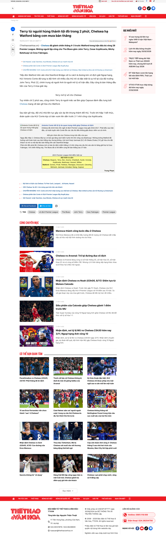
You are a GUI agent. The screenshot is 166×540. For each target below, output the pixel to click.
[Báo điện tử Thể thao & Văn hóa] (83, 8)
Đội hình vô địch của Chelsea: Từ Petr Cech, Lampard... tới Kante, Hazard (48, 184)
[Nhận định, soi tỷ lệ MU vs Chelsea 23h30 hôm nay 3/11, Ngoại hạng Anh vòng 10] (37, 336)
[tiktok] (149, 8)
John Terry (78, 212)
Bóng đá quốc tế (79, 16)
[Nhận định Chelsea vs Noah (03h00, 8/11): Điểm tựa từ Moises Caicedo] (37, 286)
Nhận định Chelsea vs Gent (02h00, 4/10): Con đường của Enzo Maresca (32, 445)
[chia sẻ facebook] (13, 34)
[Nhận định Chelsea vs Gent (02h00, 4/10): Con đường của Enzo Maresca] (34, 431)
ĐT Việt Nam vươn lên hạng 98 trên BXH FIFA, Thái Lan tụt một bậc (141, 75)
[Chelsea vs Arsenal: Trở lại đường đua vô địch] (37, 261)
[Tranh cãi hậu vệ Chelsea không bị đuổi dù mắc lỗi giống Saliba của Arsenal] (68, 366)
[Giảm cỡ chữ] (13, 54)
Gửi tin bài (140, 1)
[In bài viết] (13, 40)
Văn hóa (92, 16)
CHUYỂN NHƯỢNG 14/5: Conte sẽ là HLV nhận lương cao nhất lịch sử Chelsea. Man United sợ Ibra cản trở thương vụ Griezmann (67, 70)
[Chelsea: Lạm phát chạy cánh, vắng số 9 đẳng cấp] (102, 463)
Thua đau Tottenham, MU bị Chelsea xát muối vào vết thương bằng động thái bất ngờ (67, 445)
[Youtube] (150, 1)
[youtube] (144, 8)
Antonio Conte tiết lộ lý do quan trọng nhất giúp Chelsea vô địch (68, 125)
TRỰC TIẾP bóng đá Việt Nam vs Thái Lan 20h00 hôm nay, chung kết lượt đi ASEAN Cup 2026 (140, 62)
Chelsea (45, 45)
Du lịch (102, 16)
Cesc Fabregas (93, 212)
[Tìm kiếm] (13, 8)
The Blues (66, 212)
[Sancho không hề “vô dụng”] (34, 463)
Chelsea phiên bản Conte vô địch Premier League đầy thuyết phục (46, 66)
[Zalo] (153, 8)
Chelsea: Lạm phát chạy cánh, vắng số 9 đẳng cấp (101, 476)
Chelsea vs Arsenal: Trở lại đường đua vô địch (81, 255)
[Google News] (103, 42)
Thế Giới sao (123, 16)
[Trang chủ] (13, 16)
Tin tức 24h (39, 16)
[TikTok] (154, 1)
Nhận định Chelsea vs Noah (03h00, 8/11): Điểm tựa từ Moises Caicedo (86, 282)
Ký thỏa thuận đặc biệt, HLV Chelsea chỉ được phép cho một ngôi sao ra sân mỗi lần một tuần (100, 381)
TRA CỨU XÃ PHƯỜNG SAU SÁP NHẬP (122, 1)
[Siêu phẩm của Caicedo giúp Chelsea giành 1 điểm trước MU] (37, 311)
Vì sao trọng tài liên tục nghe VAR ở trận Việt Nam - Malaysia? (141, 39)
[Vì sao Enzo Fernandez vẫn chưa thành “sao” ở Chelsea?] (34, 398)
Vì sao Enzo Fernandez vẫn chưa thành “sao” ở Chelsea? (33, 411)
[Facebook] (146, 1)
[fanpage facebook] (140, 8)
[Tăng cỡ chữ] (13, 45)
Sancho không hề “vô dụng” (31, 475)
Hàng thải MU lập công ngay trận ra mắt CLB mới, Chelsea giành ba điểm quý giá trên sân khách (68, 477)
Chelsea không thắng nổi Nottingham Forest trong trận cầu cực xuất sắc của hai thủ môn (101, 413)
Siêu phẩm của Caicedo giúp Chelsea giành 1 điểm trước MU (83, 307)
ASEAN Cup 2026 (24, 16)
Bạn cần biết (136, 16)
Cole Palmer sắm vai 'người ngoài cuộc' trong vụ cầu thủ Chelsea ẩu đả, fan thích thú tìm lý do (67, 413)
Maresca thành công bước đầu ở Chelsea (78, 231)
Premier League (109, 212)
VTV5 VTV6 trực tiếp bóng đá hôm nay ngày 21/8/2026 (140, 87)
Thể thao (51, 16)
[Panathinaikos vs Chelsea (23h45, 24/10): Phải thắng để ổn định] (34, 366)
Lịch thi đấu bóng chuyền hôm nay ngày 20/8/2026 (140, 49)
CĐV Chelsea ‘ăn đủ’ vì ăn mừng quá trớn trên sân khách (42, 187)
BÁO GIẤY (104, 1)
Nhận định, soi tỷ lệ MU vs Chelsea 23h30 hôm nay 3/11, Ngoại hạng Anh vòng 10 (83, 332)
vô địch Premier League (48, 212)
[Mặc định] (13, 49)
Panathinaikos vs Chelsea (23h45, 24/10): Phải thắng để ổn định (34, 379)
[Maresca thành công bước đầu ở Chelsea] (37, 236)
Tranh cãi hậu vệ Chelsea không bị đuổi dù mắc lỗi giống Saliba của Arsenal (68, 381)
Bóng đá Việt (63, 16)
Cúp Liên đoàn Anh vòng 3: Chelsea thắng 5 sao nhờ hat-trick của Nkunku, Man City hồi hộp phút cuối (102, 445)
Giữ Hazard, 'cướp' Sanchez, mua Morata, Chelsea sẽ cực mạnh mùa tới (48, 62)
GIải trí (111, 16)
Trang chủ (14, 20)
